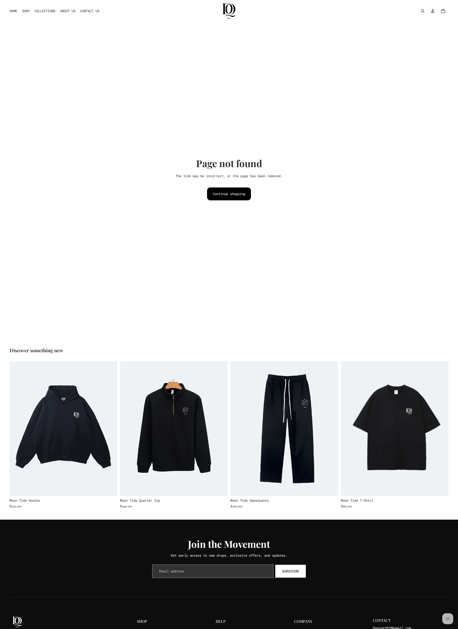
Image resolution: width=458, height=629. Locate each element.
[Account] (432, 11)
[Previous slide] (17, 428)
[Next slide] (110, 428)
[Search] (422, 11)
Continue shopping (229, 194)
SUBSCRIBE (290, 571)
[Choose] (109, 488)
